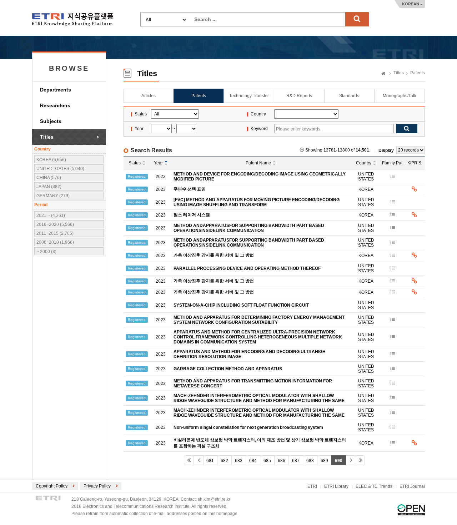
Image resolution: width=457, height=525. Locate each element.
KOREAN (410, 4)
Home (383, 74)
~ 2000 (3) (46, 251)
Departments (55, 90)
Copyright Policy (51, 486)
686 (281, 460)
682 (224, 460)
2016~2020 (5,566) (55, 224)
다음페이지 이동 (350, 460)
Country (363, 162)
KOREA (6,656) (51, 159)
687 (296, 460)
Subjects (50, 121)
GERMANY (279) (53, 195)
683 (238, 460)
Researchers (55, 105)
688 (310, 460)
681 (210, 460)
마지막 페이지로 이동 (360, 460)
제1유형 (411, 509)
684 (253, 460)
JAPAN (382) (48, 186)
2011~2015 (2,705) (55, 233)
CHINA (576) (48, 177)
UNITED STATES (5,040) (60, 168)
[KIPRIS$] (414, 189)
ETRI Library (336, 486)
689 (324, 460)
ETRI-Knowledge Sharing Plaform (72, 19)
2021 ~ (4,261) (50, 215)
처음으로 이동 (189, 460)
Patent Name (258, 162)
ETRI (312, 486)
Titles (47, 137)
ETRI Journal (412, 486)
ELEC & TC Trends (374, 486)
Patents (417, 72)
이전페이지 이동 (199, 460)
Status (135, 162)
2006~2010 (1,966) (55, 242)
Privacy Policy (97, 486)
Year (158, 162)
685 (267, 460)
